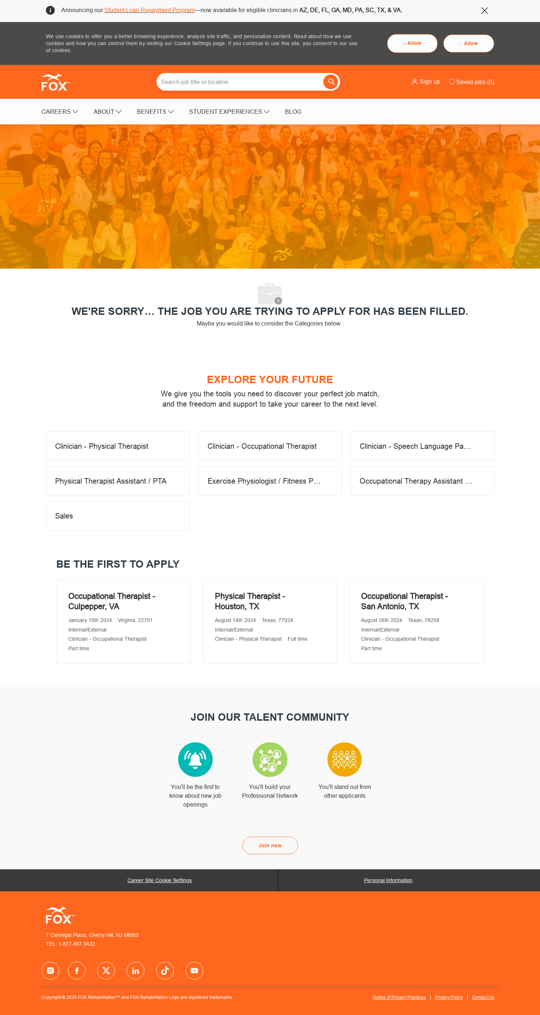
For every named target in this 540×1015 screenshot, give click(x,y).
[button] (425, 81)
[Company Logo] (60, 82)
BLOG (293, 111)
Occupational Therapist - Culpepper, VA (111, 601)
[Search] (330, 81)
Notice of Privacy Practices (399, 997)
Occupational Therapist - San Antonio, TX (404, 601)
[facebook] (50, 970)
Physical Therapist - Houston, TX (250, 601)
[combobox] (248, 82)
